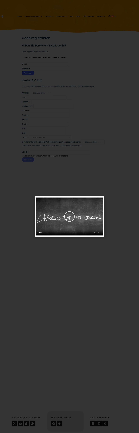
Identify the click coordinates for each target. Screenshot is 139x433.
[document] (69, 216)
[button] (101, 199)
